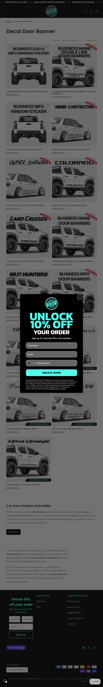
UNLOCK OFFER (51, 373)
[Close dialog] (80, 297)
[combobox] (30, 363)
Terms (63, 389)
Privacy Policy (55, 389)
